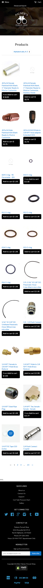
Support (21, 497)
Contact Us (21, 493)
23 (28, 465)
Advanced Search (21, 6)
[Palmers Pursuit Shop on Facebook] (12, 515)
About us (21, 490)
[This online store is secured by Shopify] (21, 570)
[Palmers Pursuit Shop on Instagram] (24, 515)
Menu (6, 2)
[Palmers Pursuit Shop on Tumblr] (30, 515)
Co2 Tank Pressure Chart (21, 500)
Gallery (21, 503)
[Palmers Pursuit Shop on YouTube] (37, 515)
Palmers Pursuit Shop (28, 564)
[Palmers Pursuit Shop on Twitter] (6, 515)
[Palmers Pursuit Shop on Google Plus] (18, 515)
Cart (39, 2)
